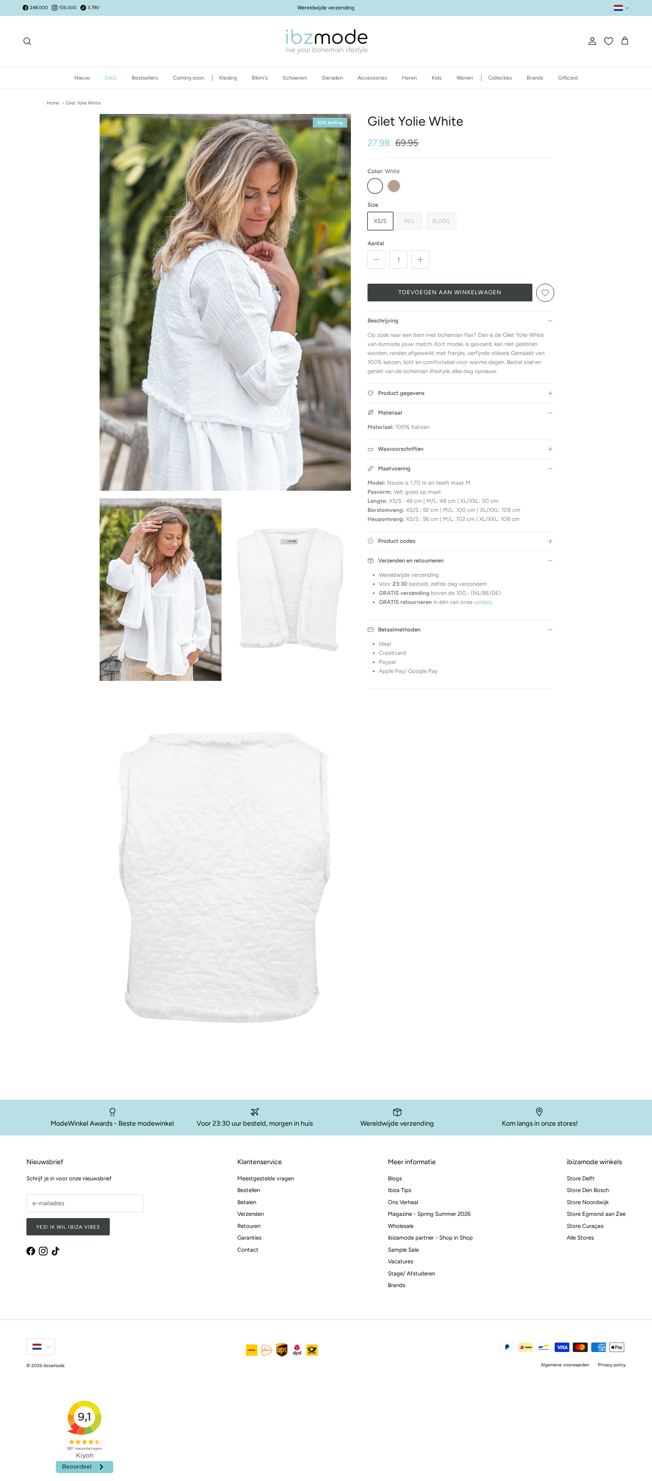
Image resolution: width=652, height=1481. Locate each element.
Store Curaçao (585, 1226)
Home (53, 103)
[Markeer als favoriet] (545, 293)
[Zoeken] (27, 41)
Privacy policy (612, 1364)
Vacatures (400, 1261)
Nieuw (82, 78)
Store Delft (581, 1178)
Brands (535, 78)
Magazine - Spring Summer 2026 (429, 1214)
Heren (409, 78)
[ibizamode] (326, 41)
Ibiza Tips (399, 1190)
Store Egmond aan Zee (596, 1214)
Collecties (500, 78)
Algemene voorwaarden (565, 1364)
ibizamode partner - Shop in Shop (430, 1237)
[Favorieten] (608, 41)
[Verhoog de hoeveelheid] (420, 259)
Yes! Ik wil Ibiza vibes (68, 1227)
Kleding (228, 78)
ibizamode (54, 1365)
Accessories (372, 78)
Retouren (248, 1226)
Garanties (249, 1237)
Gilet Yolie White (83, 103)
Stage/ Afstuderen (411, 1273)
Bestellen (248, 1190)
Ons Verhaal (403, 1202)
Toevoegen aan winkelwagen (450, 292)
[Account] (591, 41)
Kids (437, 78)
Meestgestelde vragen (265, 1178)
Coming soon (188, 78)
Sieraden (332, 78)
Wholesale (401, 1226)
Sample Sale (403, 1249)
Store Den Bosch (588, 1190)
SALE (111, 78)
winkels (483, 602)
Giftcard (568, 78)
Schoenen (295, 78)
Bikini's (260, 78)
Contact (247, 1249)
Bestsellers (145, 78)
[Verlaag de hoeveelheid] (377, 259)
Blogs (395, 1178)
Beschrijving (383, 320)
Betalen (246, 1202)
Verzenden (250, 1214)
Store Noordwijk (588, 1202)
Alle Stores (580, 1237)
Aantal (376, 243)
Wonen (465, 78)
